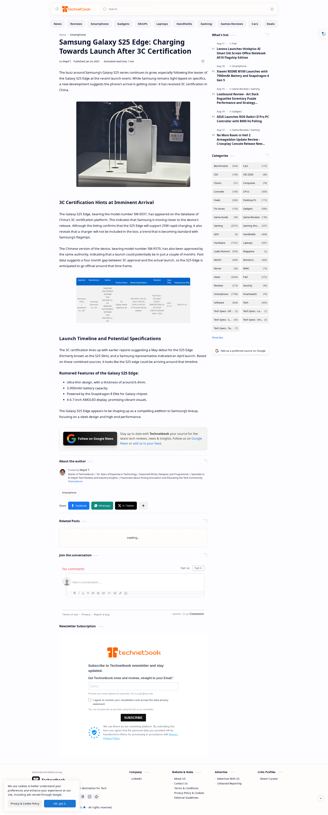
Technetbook (75, 481)
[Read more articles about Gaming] (255, 89)
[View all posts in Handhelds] (255, 234)
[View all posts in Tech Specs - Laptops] (255, 311)
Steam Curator (269, 778)
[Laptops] (162, 24)
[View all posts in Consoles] (226, 191)
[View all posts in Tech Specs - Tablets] (226, 328)
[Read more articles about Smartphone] (239, 66)
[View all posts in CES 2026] (255, 174)
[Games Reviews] (231, 24)
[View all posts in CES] (226, 174)
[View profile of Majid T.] (79, 470)
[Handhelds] (184, 24)
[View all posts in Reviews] (226, 285)
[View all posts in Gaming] (226, 225)
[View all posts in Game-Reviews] (255, 217)
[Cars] (254, 24)
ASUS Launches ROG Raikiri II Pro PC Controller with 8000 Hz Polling (243, 119)
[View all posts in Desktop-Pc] (255, 200)
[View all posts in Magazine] (255, 251)
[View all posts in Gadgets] (255, 208)
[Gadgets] (123, 24)
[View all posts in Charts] (226, 183)
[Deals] (270, 24)
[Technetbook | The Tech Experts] (76, 9)
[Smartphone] (99, 24)
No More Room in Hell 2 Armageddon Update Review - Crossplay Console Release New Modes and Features (239, 139)
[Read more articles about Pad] (234, 43)
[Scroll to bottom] (320, 798)
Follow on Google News (95, 439)
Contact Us (181, 783)
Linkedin (137, 778)
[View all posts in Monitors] (255, 259)
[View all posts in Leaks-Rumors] (226, 251)
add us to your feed (147, 443)
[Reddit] (96, 796)
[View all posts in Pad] (255, 277)
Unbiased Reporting (229, 783)
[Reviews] (76, 24)
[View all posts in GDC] (226, 234)
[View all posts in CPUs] (255, 191)
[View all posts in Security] (255, 285)
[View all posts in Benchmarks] (226, 165)
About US (179, 778)
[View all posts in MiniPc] (226, 259)
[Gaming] (206, 24)
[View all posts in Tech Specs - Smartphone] (226, 319)
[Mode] (272, 9)
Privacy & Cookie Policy (25, 803)
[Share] (203, 61)
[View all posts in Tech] (255, 302)
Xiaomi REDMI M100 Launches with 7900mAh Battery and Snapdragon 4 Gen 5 (243, 75)
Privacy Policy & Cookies (189, 793)
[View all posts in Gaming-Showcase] (255, 225)
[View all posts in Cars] (255, 165)
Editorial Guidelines (186, 797)
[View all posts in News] (226, 277)
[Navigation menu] (57, 9)
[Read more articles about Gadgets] (237, 111)
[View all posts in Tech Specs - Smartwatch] (255, 319)
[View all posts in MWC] (255, 268)
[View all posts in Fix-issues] (226, 208)
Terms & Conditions (186, 788)
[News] (57, 24)
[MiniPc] (143, 24)
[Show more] (217, 337)
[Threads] (83, 796)
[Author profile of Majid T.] (65, 61)
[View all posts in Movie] (226, 268)
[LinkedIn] (89, 796)
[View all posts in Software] (226, 302)
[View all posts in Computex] (255, 183)
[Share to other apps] (143, 506)
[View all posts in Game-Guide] (226, 217)
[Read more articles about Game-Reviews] (241, 89)
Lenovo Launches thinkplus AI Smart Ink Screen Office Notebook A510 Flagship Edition (241, 53)
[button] (78, 506)
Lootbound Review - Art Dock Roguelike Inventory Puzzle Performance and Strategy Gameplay (238, 98)
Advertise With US (228, 778)
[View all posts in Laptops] (255, 242)
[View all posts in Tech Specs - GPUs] (226, 311)
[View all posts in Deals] (226, 200)
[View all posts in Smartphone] (226, 294)
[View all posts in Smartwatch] (255, 294)
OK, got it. (60, 803)
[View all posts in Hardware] (226, 242)
